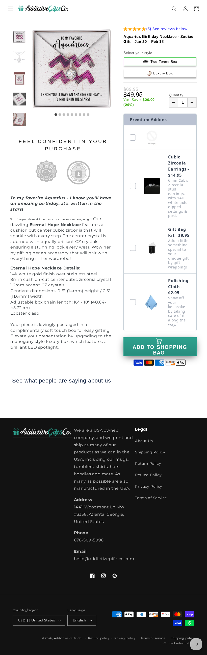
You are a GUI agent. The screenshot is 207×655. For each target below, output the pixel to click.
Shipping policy (183, 638)
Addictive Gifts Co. (68, 638)
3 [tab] (64, 114)
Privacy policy (125, 638)
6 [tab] (76, 114)
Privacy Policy (148, 486)
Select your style (137, 53)
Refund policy (98, 638)
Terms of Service (151, 498)
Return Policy (148, 463)
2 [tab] (60, 114)
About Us (144, 441)
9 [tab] (88, 114)
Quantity (176, 95)
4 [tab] (68, 114)
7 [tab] (80, 114)
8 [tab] (84, 114)
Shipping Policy (150, 452)
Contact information (179, 643)
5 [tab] (72, 114)
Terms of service (153, 638)
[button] (10, 8)
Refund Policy (148, 475)
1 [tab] (56, 114)
